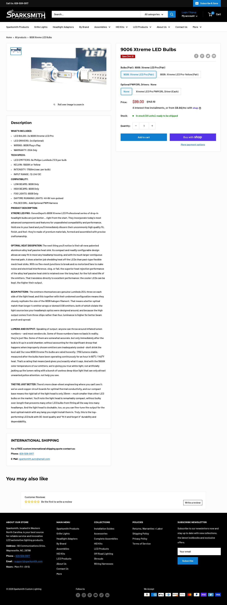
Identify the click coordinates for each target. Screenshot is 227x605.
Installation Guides (104, 528)
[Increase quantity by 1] (152, 126)
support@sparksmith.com (28, 561)
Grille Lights (40, 26)
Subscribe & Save (209, 3)
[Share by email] (214, 55)
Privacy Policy (139, 538)
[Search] (172, 14)
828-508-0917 (26, 453)
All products (20, 37)
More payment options (193, 144)
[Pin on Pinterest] (202, 55)
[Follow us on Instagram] (84, 595)
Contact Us (181, 26)
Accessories (100, 533)
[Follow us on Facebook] (78, 595)
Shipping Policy (140, 533)
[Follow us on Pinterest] (90, 595)
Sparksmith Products (17, 26)
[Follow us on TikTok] (101, 595)
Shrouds (98, 558)
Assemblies (100, 26)
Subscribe (187, 560)
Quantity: (126, 125)
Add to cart (144, 137)
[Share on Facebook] (196, 55)
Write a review (193, 502)
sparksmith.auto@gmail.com (34, 458)
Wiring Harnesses (103, 563)
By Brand (84, 26)
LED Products (140, 26)
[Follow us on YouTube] (95, 595)
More (195, 26)
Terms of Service (141, 543)
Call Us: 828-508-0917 (17, 3)
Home (9, 37)
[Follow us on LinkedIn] (107, 595)
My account (188, 15)
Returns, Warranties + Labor (147, 528)
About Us (162, 26)
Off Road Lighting (103, 553)
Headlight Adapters (63, 26)
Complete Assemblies (106, 538)
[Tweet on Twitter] (208, 55)
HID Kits (120, 26)
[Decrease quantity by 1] (136, 126)
